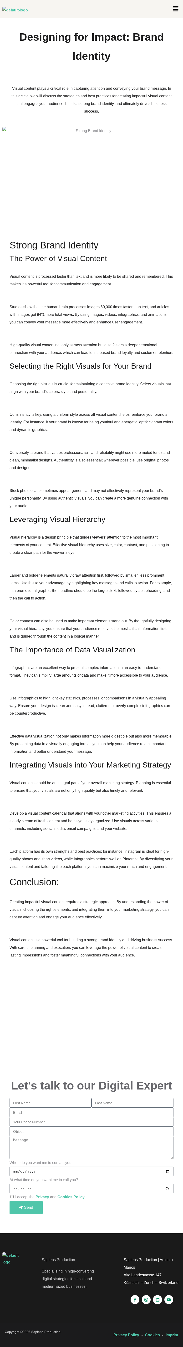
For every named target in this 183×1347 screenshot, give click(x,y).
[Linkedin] (157, 1299)
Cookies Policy (71, 1197)
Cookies (152, 1335)
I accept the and (50, 1197)
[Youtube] (168, 1299)
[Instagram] (146, 1299)
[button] (176, 9)
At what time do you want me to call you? (44, 1180)
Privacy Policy (126, 1335)
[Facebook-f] (135, 1299)
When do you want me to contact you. (41, 1163)
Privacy (43, 1197)
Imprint (172, 1335)
